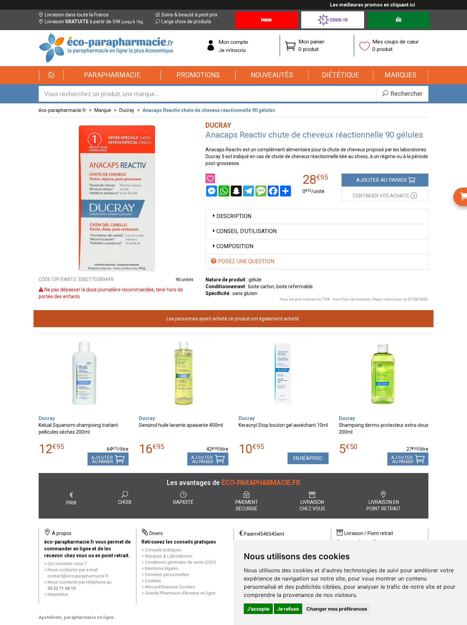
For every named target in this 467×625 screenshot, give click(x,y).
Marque (102, 110)
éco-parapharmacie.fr (62, 110)
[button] (112, 75)
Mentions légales (161, 568)
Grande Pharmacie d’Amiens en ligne (180, 593)
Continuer (381, 196)
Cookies (153, 580)
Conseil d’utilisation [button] (246, 231)
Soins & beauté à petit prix (189, 14)
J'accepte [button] (258, 609)
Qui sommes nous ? (67, 563)
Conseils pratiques (163, 549)
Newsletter (58, 594)
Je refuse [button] (288, 609)
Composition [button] (234, 246)
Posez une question (245, 261)
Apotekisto (76, 617)
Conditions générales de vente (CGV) (180, 562)
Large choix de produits (186, 21)
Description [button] (233, 216)
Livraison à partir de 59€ (94, 21)
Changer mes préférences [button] (336, 609)
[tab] (317, 216)
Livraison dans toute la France (77, 14)
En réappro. (308, 458)
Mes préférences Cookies (170, 586)
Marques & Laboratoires (168, 556)
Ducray (126, 110)
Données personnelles (167, 574)
